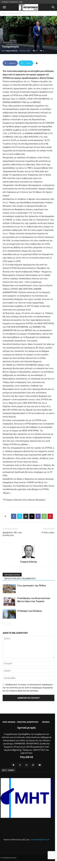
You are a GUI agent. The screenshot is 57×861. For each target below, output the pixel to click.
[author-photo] (28, 558)
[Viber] (38, 516)
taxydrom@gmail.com (39, 839)
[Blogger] (13, 765)
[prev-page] (4, 623)
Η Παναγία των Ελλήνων (29, 611)
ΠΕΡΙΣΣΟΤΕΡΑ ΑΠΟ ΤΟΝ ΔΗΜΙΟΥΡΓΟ (20, 579)
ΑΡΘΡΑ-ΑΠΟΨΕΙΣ (15, 13)
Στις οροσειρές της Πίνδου (31, 585)
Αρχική (3, 13)
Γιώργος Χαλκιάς (11, 51)
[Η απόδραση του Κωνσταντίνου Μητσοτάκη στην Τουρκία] (9, 601)
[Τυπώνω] (25, 516)
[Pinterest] (50, 516)
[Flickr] (26, 765)
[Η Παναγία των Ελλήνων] (9, 614)
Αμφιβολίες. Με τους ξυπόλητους (12, 533)
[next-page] (8, 623)
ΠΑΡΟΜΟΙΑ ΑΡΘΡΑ (12, 575)
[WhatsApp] (44, 516)
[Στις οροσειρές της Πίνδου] (9, 588)
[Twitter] (19, 516)
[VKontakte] (39, 765)
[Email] (32, 516)
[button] (4, 7)
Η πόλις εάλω (48, 532)
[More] (37, 63)
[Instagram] (33, 765)
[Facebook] (13, 516)
